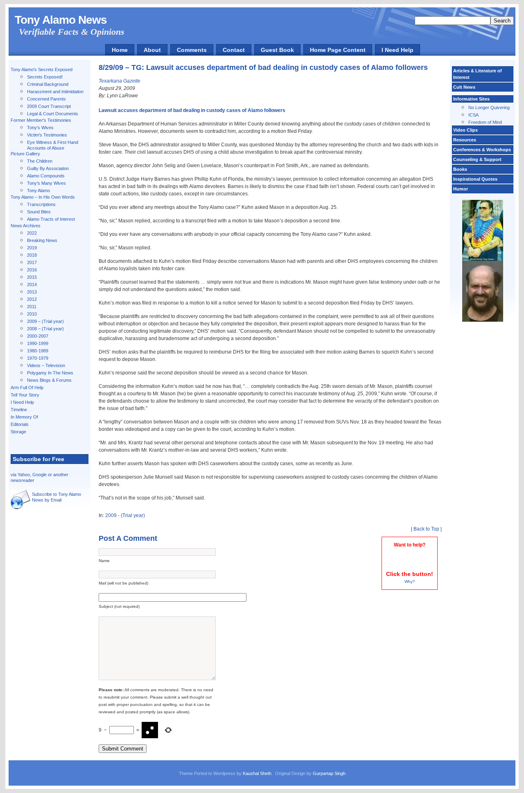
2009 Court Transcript (49, 106)
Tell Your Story (25, 394)
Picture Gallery (25, 153)
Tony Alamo (38, 190)
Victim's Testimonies (47, 134)
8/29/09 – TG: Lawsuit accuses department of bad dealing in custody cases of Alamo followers (263, 67)
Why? (409, 581)
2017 (32, 262)
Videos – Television (46, 365)
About (152, 50)
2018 (32, 255)
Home (120, 50)
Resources (464, 139)
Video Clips (465, 130)
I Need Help (397, 50)
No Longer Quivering (489, 107)
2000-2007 (37, 336)
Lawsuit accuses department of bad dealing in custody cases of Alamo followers (192, 110)
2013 (32, 291)
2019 (32, 247)
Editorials (20, 424)
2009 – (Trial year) (45, 321)
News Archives (26, 225)
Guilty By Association (48, 168)
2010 (32, 313)
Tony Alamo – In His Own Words (43, 197)
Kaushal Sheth (258, 773)
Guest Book (277, 50)
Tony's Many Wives (46, 183)
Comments (192, 50)
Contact (234, 50)
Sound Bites (39, 211)
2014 (32, 284)
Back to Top (426, 529)
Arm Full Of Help (27, 387)
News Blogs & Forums (49, 380)
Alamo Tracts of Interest (51, 219)
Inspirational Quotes (475, 179)
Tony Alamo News (61, 19)
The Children (39, 161)
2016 (32, 269)
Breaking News (42, 240)
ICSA (473, 114)
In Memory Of (24, 416)
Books (460, 169)
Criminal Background (47, 84)
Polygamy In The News (50, 372)
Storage (18, 431)
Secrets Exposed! (45, 76)
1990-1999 (37, 343)
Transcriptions (41, 204)
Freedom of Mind (485, 122)
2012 (32, 299)
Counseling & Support (477, 159)
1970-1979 (37, 358)
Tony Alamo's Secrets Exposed (41, 69)
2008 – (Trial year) (45, 328)
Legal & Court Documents (52, 113)
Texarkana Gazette (119, 81)
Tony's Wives (40, 127)
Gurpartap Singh (329, 773)
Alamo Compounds (46, 175)
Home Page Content (338, 50)
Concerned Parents (46, 98)
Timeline (19, 409)
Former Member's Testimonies (41, 120)
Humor (460, 188)
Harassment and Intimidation (55, 91)
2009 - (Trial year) (125, 515)
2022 (32, 233)
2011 (31, 306)
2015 (32, 277)
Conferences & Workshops (482, 149)
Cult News (464, 87)
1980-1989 (37, 350)
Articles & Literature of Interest (477, 74)
